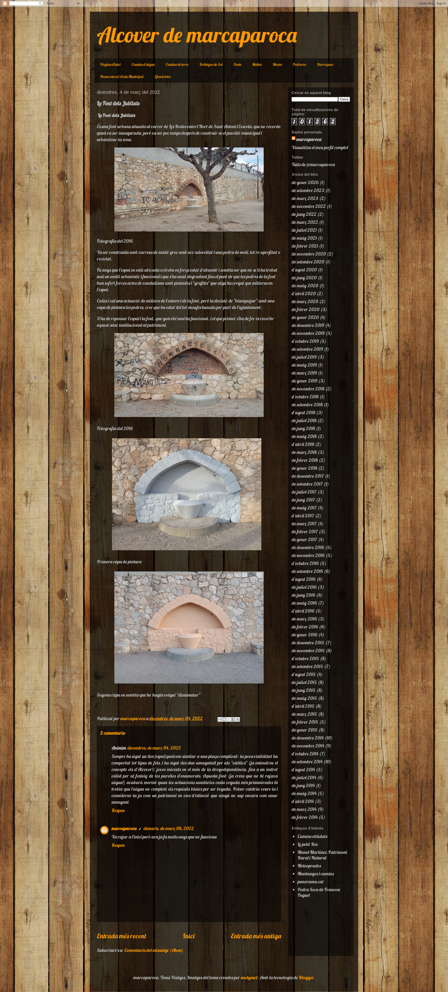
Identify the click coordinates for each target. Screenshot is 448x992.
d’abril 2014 (303, 801)
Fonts (237, 64)
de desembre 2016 (308, 547)
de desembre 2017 (308, 476)
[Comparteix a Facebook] (233, 719)
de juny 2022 (304, 214)
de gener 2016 (304, 635)
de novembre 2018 (308, 389)
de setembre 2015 (307, 666)
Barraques (325, 64)
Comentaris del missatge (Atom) (153, 950)
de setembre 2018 (307, 404)
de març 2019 (304, 373)
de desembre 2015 (308, 642)
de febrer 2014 (305, 817)
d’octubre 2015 (305, 658)
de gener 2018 (304, 468)
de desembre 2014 (308, 738)
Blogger (306, 977)
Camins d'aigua (143, 64)
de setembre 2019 (307, 349)
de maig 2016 (304, 603)
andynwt (249, 977)
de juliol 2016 (304, 587)
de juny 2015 (303, 690)
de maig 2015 (304, 698)
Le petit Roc (308, 844)
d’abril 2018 (303, 444)
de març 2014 (304, 809)
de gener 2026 (305, 182)
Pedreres (299, 64)
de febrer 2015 (305, 722)
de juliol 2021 (304, 230)
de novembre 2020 (309, 254)
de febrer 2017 (305, 531)
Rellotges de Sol (211, 64)
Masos (277, 64)
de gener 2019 (304, 381)
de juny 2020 (304, 277)
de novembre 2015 (308, 650)
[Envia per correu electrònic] (219, 719)
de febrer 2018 (305, 460)
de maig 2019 (304, 365)
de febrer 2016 (305, 627)
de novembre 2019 (308, 333)
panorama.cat (311, 881)
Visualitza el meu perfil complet (320, 147)
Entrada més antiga (256, 936)
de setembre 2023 (308, 190)
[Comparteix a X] (228, 719)
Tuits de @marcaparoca (313, 164)
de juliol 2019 (304, 357)
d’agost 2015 (304, 674)
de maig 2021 (304, 238)
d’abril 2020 (304, 293)
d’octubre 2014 (305, 754)
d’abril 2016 (303, 611)
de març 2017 (304, 523)
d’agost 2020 (304, 270)
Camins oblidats (312, 836)
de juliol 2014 (304, 777)
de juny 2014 (303, 785)
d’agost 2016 (303, 579)
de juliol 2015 (304, 682)
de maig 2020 (305, 285)
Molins (257, 64)
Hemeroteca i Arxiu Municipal (121, 76)
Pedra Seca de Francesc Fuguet (319, 892)
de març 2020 (305, 301)
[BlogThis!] (224, 719)
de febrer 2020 (305, 309)
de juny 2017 (303, 500)
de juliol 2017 (304, 492)
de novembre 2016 (308, 555)
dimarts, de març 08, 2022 (169, 828)
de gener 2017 (304, 539)
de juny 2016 (303, 595)
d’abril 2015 (303, 706)
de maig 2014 (304, 793)
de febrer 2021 (305, 246)
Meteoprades (309, 866)
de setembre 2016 (307, 571)
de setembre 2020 (308, 262)
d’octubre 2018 (305, 397)
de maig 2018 (304, 436)
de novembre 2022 (309, 206)
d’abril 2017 (303, 516)
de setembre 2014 (307, 761)
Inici (189, 936)
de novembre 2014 (308, 746)
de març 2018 (304, 452)
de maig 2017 (304, 508)
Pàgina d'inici (110, 64)
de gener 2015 (305, 730)
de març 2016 (304, 619)
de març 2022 (305, 222)
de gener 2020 (305, 317)
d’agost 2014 (303, 769)
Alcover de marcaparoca (197, 34)
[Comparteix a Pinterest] (237, 719)
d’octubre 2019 (305, 341)
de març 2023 (305, 198)
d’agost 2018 (303, 412)
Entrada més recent (121, 936)
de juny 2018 (303, 428)
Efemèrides (162, 76)
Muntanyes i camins (316, 873)
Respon (118, 810)
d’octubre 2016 (305, 563)
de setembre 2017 (307, 484)
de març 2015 (304, 714)
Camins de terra (177, 64)
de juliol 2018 (304, 420)
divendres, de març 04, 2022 (154, 748)
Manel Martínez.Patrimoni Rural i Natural (322, 855)
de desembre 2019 (308, 325)
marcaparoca (124, 828)
